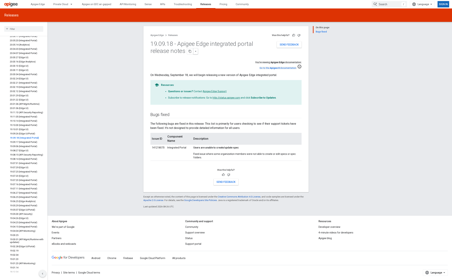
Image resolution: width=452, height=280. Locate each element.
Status (189, 238)
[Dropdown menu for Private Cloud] (73, 4)
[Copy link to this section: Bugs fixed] (173, 115)
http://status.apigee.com (226, 97)
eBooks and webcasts (64, 243)
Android (95, 258)
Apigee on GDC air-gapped (96, 4)
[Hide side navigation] (42, 273)
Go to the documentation (278, 68)
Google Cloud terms (89, 272)
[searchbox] (23, 29)
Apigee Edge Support (215, 91)
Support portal (193, 243)
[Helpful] (293, 35)
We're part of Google (63, 227)
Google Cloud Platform (152, 258)
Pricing (223, 4)
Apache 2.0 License (153, 200)
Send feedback (289, 44)
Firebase (128, 258)
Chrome (111, 258)
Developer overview (329, 227)
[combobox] (389, 4)
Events (55, 232)
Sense (148, 4)
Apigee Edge (38, 4)
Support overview (195, 232)
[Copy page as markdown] (190, 51)
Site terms (69, 272)
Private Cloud (60, 4)
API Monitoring (128, 4)
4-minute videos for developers (336, 232)
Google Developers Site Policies (200, 200)
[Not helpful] (299, 35)
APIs (162, 4)
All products (179, 258)
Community (242, 4)
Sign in (443, 4)
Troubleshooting (183, 4)
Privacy (56, 272)
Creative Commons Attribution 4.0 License (239, 196)
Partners (56, 238)
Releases (205, 4)
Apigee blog (325, 238)
